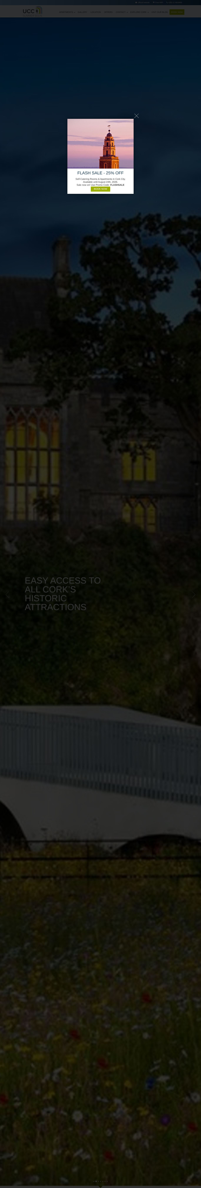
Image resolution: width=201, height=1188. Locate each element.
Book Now (100, 189)
